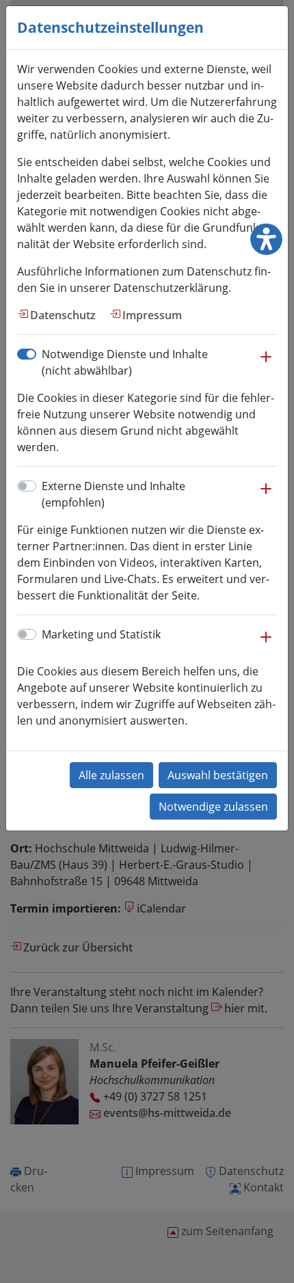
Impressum (152, 315)
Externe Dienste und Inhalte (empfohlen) (113, 494)
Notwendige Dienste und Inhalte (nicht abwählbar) (125, 362)
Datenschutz (63, 315)
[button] (266, 363)
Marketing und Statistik (101, 634)
